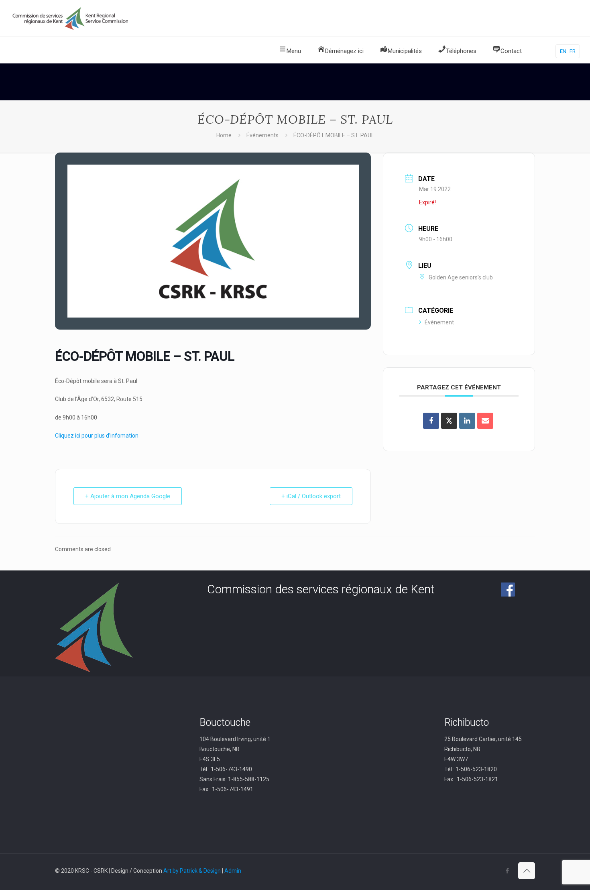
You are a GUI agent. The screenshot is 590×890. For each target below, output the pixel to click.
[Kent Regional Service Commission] (71, 18)
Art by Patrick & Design (192, 871)
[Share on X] (449, 421)
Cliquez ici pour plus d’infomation (96, 435)
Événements (262, 135)
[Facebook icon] (507, 870)
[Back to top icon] (526, 870)
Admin (232, 871)
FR (573, 51)
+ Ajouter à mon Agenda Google (127, 496)
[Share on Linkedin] (467, 421)
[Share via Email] (485, 421)
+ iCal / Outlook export (311, 496)
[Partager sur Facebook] (431, 421)
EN (563, 51)
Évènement (439, 322)
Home (224, 135)
